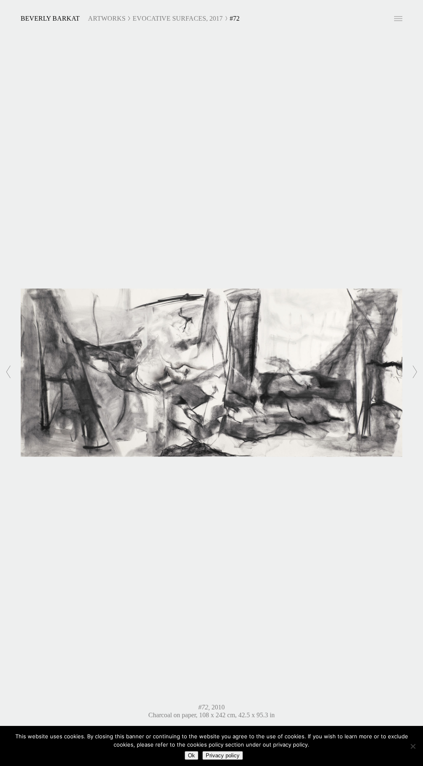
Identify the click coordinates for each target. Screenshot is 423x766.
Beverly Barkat (50, 18)
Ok (191, 755)
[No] (413, 746)
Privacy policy (223, 755)
